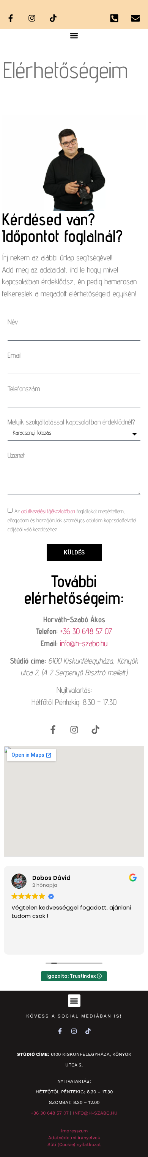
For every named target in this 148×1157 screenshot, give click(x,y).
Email (15, 355)
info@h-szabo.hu (83, 643)
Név (13, 322)
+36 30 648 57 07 (86, 631)
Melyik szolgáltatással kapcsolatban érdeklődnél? (71, 422)
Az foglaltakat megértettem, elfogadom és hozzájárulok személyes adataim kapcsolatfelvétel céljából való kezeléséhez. (72, 520)
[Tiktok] (53, 18)
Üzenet (16, 455)
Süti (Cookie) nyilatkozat (74, 1144)
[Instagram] (32, 18)
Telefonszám (24, 388)
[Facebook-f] (10, 18)
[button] (74, 35)
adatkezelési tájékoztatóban (48, 511)
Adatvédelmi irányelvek (74, 1137)
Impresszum (74, 1131)
